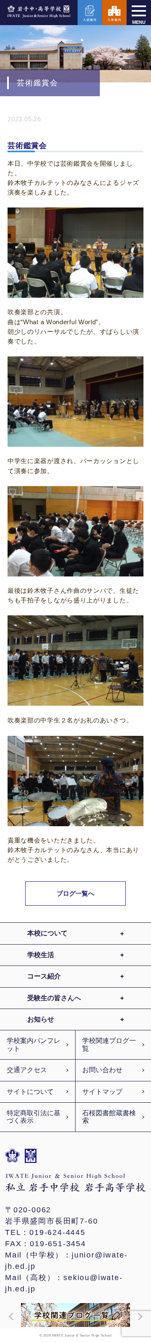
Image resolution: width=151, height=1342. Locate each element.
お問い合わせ (102, 1069)
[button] (9, 1316)
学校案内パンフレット (33, 1044)
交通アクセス (27, 1069)
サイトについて (30, 1091)
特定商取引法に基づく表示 (33, 1116)
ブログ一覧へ (76, 893)
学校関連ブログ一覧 (109, 1044)
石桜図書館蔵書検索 (109, 1116)
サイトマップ (102, 1091)
